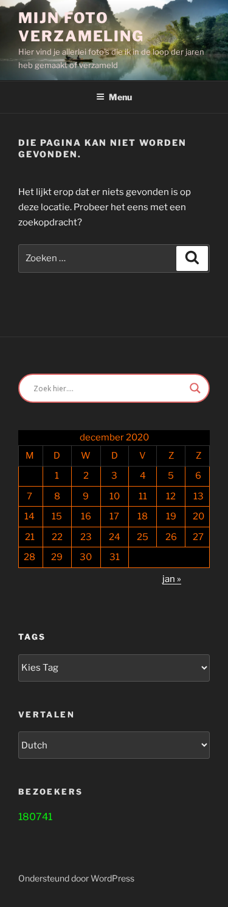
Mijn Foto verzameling (81, 27)
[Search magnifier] (195, 388)
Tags (32, 637)
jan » (171, 578)
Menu (120, 97)
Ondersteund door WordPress (76, 878)
